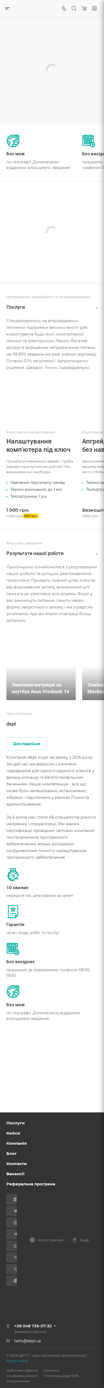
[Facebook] (14, 1199)
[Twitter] (14, 1211)
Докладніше (26, 743)
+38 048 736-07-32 (33, 1325)
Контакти (16, 1163)
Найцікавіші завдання (95, 553)
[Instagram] (14, 1222)
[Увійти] (94, 8)
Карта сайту (17, 1361)
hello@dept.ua (27, 1341)
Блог (11, 1153)
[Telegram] (14, 1234)
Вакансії (15, 1173)
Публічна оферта (21, 1370)
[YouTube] (14, 1246)
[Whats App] (14, 1280)
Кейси (13, 1133)
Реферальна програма (30, 1183)
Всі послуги (95, 307)
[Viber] (14, 1257)
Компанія (16, 1143)
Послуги (15, 1122)
